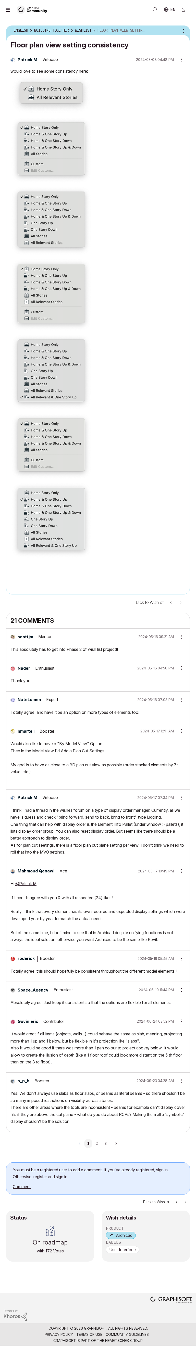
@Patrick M (25, 883)
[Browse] (10, 9)
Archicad (124, 1235)
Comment (22, 1186)
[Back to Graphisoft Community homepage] (34, 9)
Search (155, 9)
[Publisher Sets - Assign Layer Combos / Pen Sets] (171, 602)
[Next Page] (116, 1143)
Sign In (185, 9)
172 (48, 1250)
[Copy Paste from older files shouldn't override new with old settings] (180, 602)
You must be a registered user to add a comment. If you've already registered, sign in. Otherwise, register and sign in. (91, 1173)
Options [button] (182, 31)
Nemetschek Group (124, 1340)
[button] (180, 637)
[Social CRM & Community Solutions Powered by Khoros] (15, 1315)
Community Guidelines (127, 1334)
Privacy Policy (59, 1334)
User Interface (122, 1249)
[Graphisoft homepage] (171, 1300)
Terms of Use (89, 1334)
